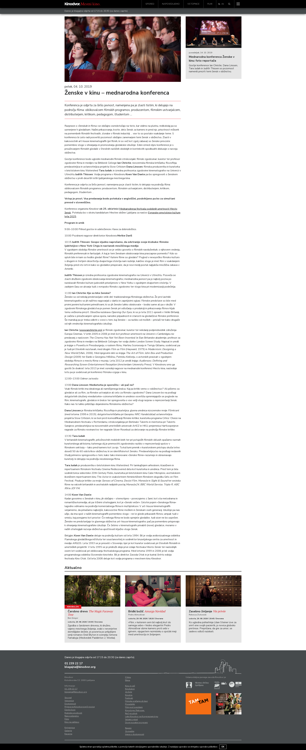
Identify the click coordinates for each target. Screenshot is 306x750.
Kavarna (68, 733)
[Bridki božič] (153, 591)
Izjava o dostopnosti (134, 734)
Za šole (128, 691)
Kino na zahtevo (72, 722)
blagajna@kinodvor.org (80, 667)
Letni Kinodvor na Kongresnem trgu (141, 716)
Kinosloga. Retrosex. (135, 710)
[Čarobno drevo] (92, 591)
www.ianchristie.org (91, 330)
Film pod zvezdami (134, 707)
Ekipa (127, 680)
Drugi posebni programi (136, 722)
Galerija (68, 730)
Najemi (128, 728)
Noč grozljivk (131, 713)
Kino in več (130, 685)
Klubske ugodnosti (73, 713)
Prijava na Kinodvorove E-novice (80, 706)
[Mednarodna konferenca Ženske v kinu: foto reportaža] (213, 32)
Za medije (129, 731)
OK (222, 746)
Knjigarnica (70, 727)
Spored (150, 3)
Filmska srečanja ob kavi (136, 701)
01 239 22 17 (74, 663)
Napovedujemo (171, 3)
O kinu (128, 677)
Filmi (209, 3)
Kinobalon (73, 606)
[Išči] (229, 4)
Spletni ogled (131, 719)
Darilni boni (70, 709)
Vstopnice (193, 3)
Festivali (129, 698)
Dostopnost (70, 703)
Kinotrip (128, 695)
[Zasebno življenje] (213, 591)
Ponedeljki (130, 704)
